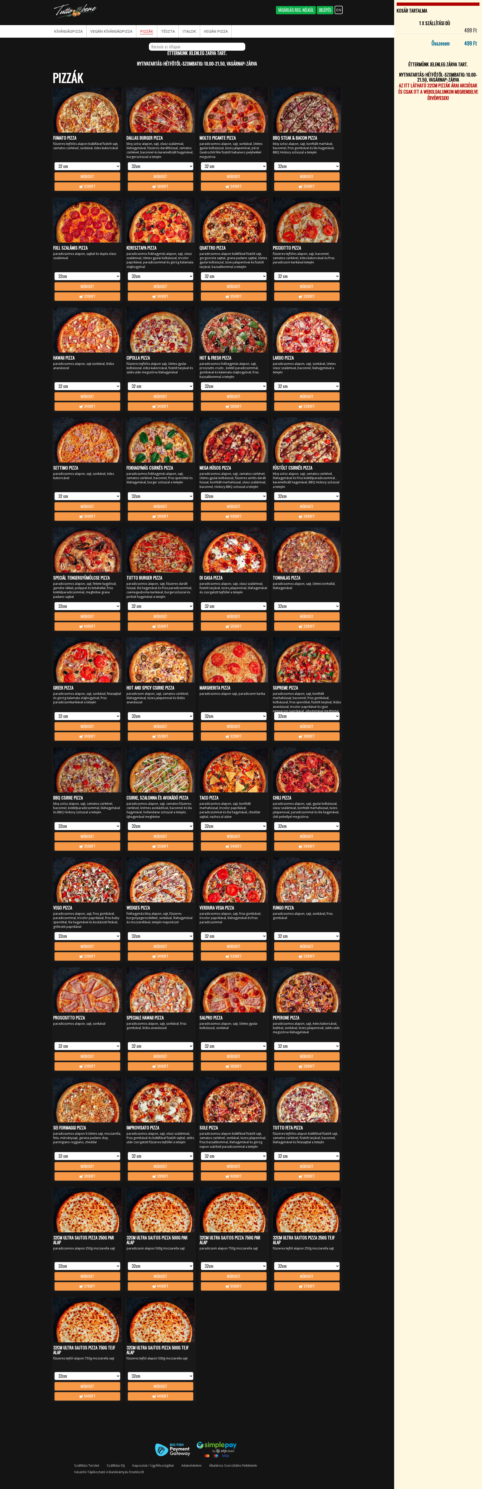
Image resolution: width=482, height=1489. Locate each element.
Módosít (87, 176)
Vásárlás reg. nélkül (296, 10)
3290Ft (235, 736)
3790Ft (89, 1286)
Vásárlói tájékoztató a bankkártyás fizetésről (109, 1472)
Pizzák (146, 31)
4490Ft (162, 1286)
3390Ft (89, 186)
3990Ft (309, 516)
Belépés (325, 10)
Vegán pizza (216, 31)
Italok (189, 31)
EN (338, 9)
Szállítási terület (86, 1465)
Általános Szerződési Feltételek (233, 1465)
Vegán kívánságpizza (111, 31)
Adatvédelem (191, 1465)
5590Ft (235, 1286)
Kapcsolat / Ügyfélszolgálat (153, 1465)
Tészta (168, 31)
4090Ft (235, 516)
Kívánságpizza (68, 31)
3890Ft (162, 516)
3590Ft (309, 186)
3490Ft (235, 186)
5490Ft (89, 1396)
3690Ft (162, 186)
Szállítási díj (116, 1465)
